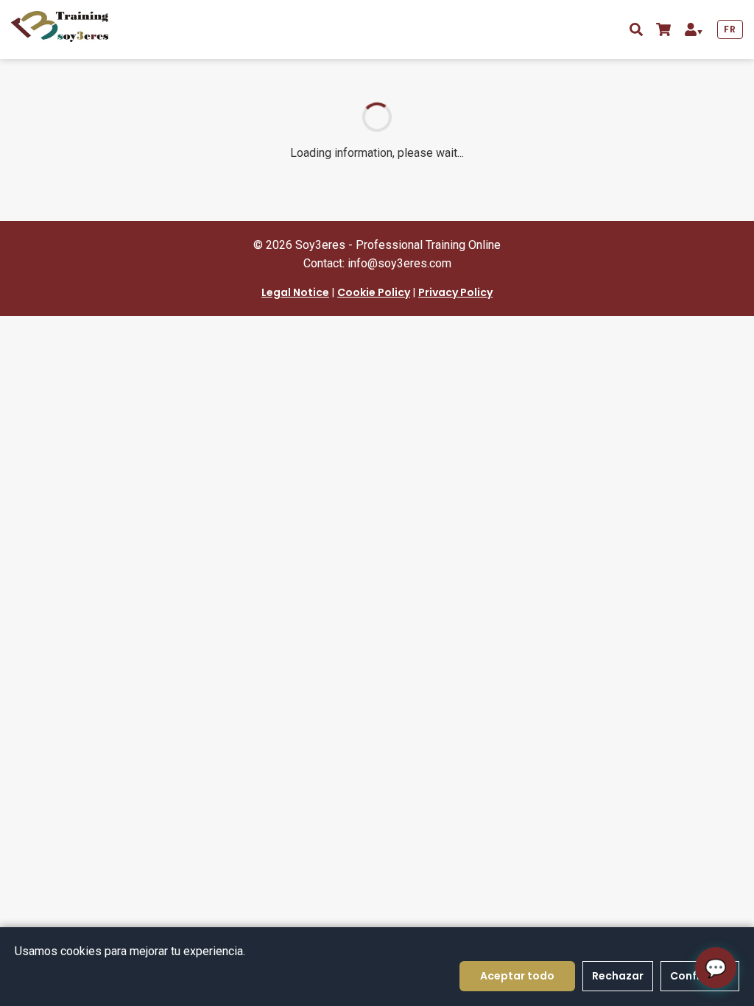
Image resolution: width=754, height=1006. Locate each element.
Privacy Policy (455, 292)
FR (730, 29)
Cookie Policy (373, 292)
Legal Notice (295, 292)
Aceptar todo (517, 975)
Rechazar (618, 975)
